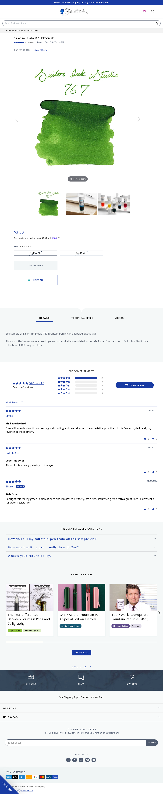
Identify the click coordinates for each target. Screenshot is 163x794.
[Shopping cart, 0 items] (154, 11)
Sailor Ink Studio (31, 31)
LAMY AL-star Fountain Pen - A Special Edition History (81, 616)
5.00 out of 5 (36, 383)
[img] (13, 411)
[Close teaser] (19, 790)
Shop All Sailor (41, 50)
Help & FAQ (10, 717)
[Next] (138, 119)
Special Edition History (70, 626)
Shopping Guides (120, 626)
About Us (9, 707)
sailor (17, 31)
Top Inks (136, 626)
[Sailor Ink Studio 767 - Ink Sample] (49, 204)
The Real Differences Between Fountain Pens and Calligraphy (29, 619)
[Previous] (16, 119)
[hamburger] (7, 11)
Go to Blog (82, 652)
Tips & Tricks (15, 630)
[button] (64, 378)
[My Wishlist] (144, 11)
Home (8, 31)
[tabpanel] (81, 343)
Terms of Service (25, 790)
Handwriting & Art (32, 630)
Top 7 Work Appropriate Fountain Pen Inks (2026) (129, 616)
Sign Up (152, 742)
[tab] (44, 319)
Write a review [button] (134, 385)
